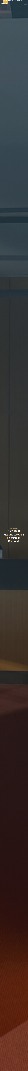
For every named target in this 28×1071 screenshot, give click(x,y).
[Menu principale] (25, 5)
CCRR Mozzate (14, 528)
